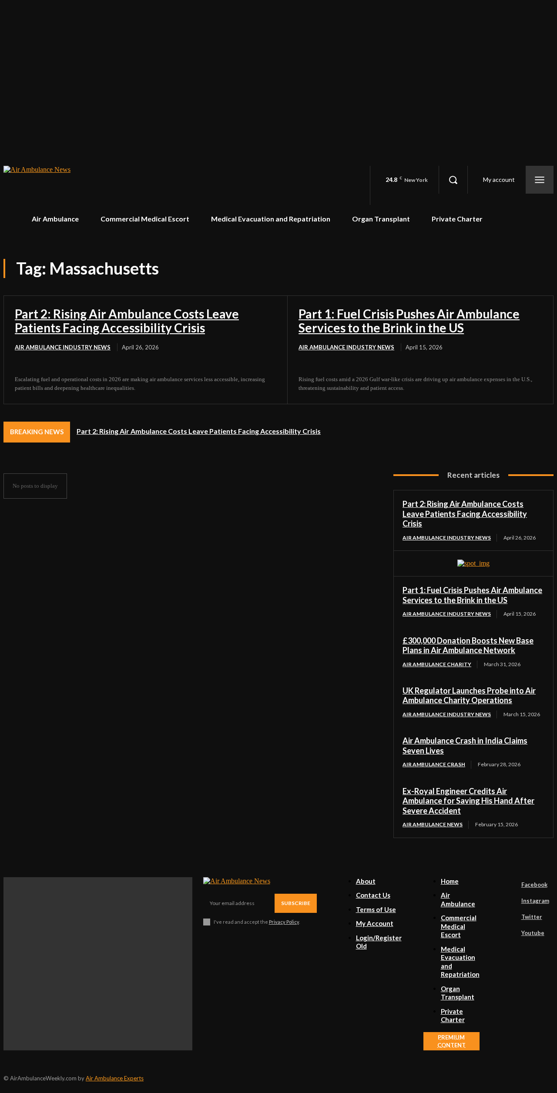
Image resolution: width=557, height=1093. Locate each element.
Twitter (531, 916)
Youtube (532, 932)
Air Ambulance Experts (115, 1078)
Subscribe (295, 903)
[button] (453, 180)
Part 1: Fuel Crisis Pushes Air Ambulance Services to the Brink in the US (409, 320)
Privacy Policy (284, 922)
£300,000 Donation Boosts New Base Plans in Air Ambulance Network (468, 645)
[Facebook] (509, 885)
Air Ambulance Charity (437, 664)
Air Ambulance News (433, 824)
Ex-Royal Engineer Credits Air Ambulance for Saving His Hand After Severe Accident (468, 800)
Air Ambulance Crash (434, 764)
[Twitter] (509, 917)
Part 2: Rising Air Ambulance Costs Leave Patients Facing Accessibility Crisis (127, 320)
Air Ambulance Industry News (63, 347)
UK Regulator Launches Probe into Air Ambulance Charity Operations (469, 695)
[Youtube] (509, 933)
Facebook (534, 884)
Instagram (535, 900)
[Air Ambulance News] (85, 185)
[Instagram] (509, 901)
